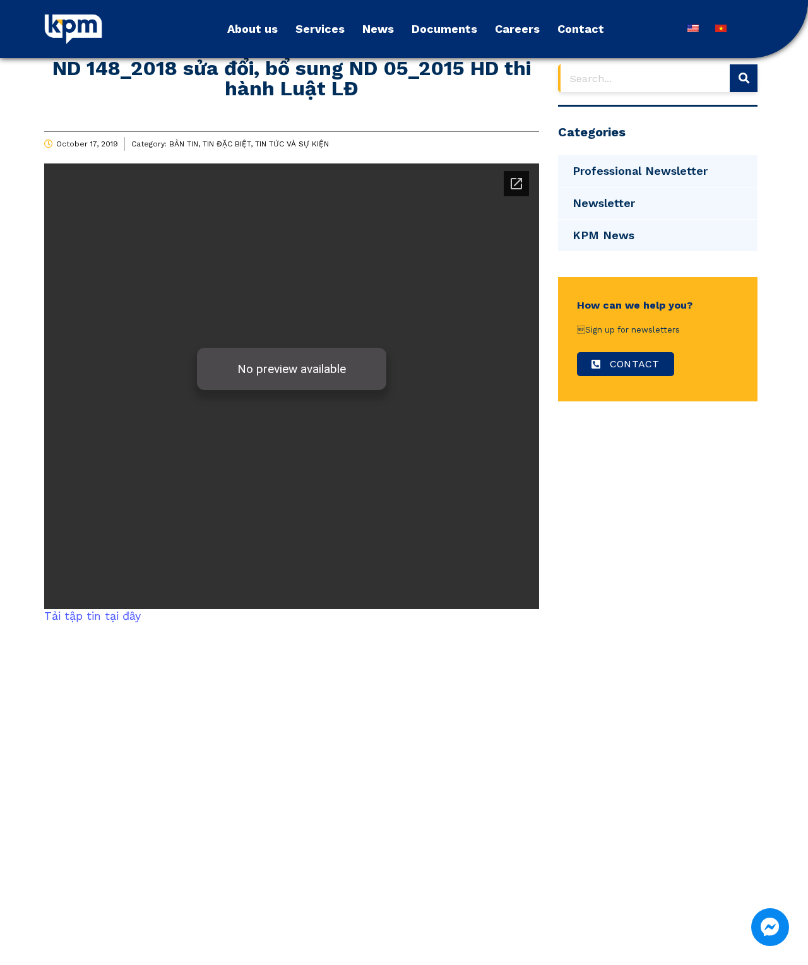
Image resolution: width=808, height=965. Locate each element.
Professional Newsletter (640, 170)
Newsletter (604, 203)
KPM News (603, 235)
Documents (444, 28)
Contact (580, 28)
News (378, 28)
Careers (517, 28)
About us (252, 28)
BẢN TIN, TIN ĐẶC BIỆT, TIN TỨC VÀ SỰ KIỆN (249, 143)
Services (320, 28)
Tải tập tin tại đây (92, 615)
